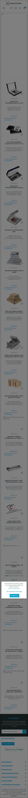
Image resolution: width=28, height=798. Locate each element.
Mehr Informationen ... (14, 588)
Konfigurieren (14, 595)
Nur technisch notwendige (14, 591)
